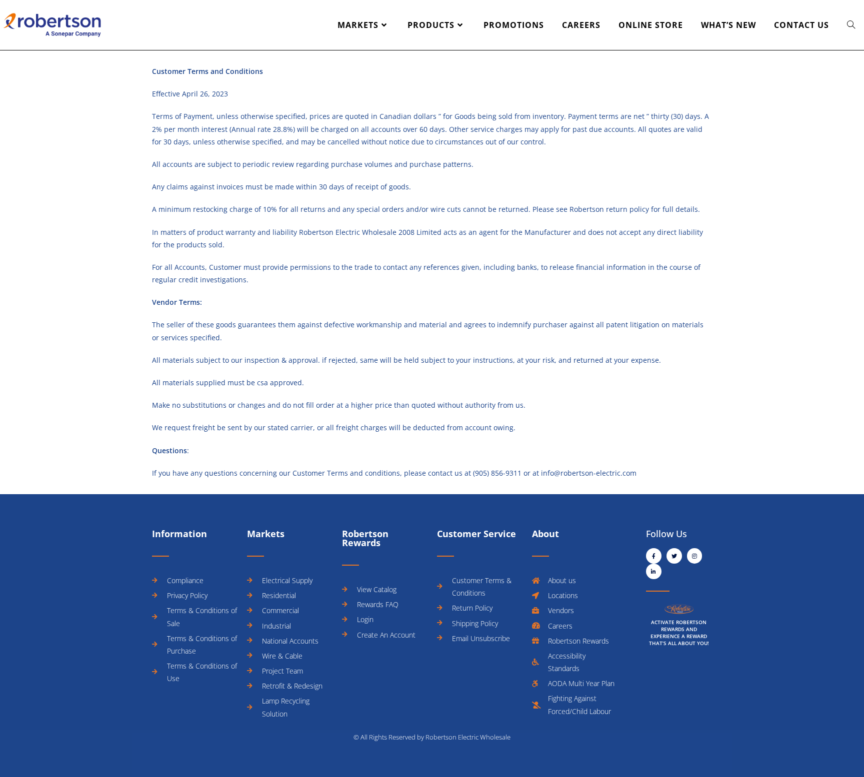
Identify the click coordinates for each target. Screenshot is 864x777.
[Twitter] (674, 556)
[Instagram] (694, 556)
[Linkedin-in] (654, 571)
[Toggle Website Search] (851, 25)
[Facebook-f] (654, 556)
